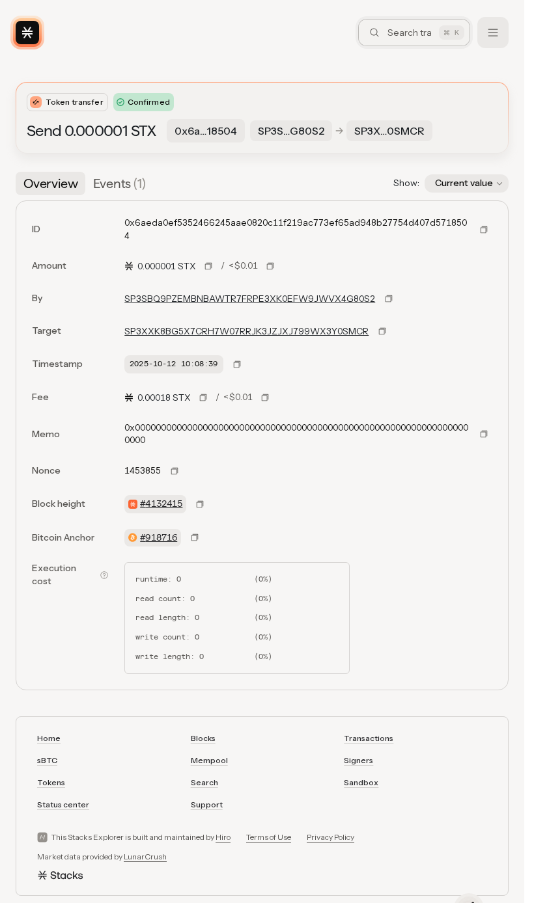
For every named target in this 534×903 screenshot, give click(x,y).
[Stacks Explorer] (27, 32)
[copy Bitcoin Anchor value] (194, 537)
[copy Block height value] (199, 504)
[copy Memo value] (483, 433)
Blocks (203, 738)
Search (204, 782)
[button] (467, 183)
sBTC (47, 760)
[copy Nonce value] (174, 471)
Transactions (368, 738)
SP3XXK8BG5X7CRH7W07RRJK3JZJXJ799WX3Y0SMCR (246, 331)
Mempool (209, 760)
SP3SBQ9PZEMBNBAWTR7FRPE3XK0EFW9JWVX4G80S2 (249, 298)
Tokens (51, 782)
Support (207, 804)
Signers (358, 760)
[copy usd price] (270, 266)
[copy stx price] (208, 266)
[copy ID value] (483, 229)
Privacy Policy (330, 837)
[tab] (50, 183)
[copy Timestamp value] (237, 364)
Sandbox (361, 782)
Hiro (223, 837)
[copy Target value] (382, 331)
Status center (63, 804)
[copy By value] (388, 298)
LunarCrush (145, 856)
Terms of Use (268, 837)
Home (49, 738)
